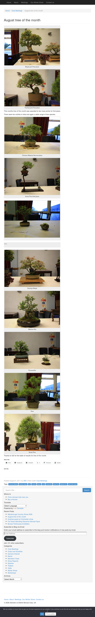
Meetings (24, 2)
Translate (20, 508)
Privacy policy (50, 614)
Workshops (12, 573)
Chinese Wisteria (13, 484)
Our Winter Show (37, 2)
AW (24, 480)
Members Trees (13, 558)
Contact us (50, 2)
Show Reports (13, 561)
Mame (10, 556)
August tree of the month (17, 516)
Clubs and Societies (15, 551)
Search (86, 490)
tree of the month (72, 484)
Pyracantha (49, 484)
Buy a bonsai (12, 499)
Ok (42, 614)
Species (11, 563)
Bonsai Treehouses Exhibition (19, 524)
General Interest (14, 554)
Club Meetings (17, 10)
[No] (93, 612)
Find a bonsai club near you (18, 497)
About (16, 2)
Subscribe (10, 538)
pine (43, 484)
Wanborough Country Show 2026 (20, 514)
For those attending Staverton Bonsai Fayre (24, 521)
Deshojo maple (23, 484)
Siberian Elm (63, 484)
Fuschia (34, 484)
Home (9, 2)
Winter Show (12, 570)
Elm (29, 484)
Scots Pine (56, 484)
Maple (39, 484)
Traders (10, 565)
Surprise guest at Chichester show (20, 519)
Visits (10, 568)
